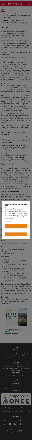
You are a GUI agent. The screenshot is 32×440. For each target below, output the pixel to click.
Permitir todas (16, 226)
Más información (8, 221)
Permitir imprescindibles (16, 234)
